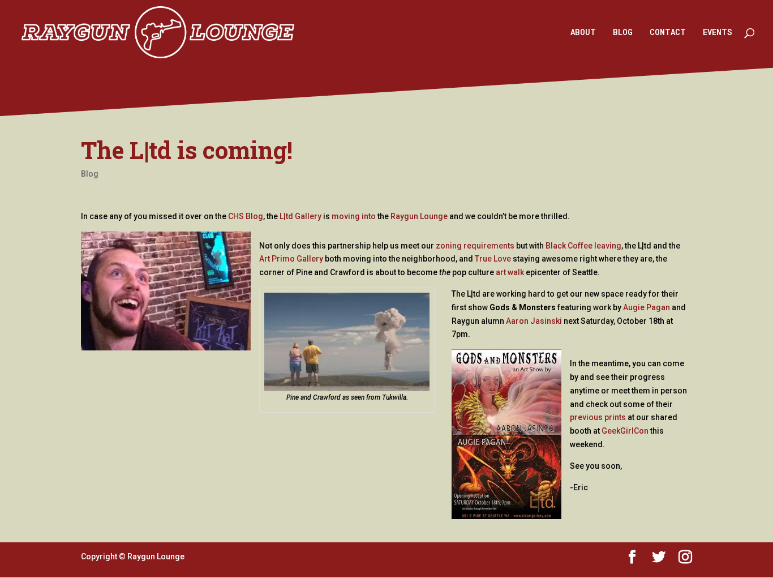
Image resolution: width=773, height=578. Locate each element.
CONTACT (668, 32)
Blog (89, 173)
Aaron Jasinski (534, 321)
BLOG (623, 32)
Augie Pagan (646, 307)
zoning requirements (475, 245)
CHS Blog (245, 216)
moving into (354, 216)
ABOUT (583, 32)
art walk (510, 272)
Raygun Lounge (419, 216)
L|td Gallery (300, 216)
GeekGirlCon (625, 430)
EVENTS (717, 32)
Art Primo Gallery (291, 258)
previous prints (598, 417)
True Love (493, 258)
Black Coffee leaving (583, 245)
